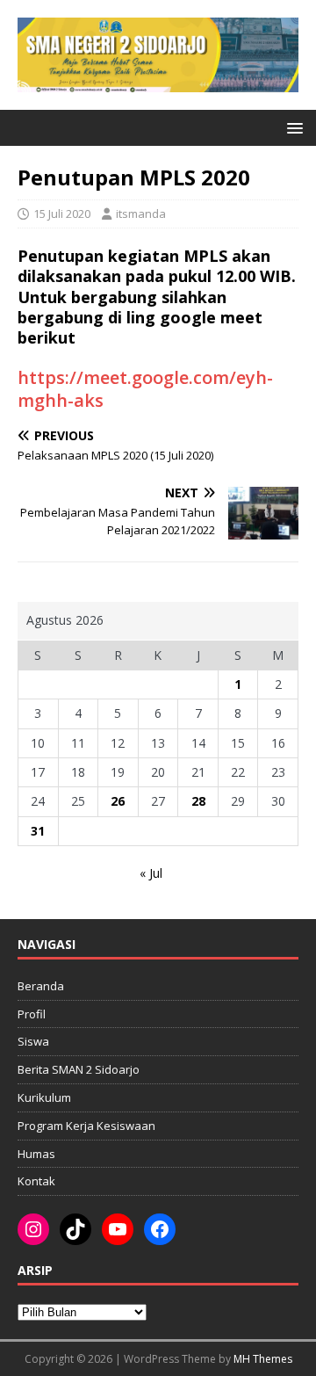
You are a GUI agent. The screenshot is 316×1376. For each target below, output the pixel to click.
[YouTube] (117, 1229)
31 (38, 830)
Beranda (41, 986)
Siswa (33, 1041)
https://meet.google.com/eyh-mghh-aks (145, 389)
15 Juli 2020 (61, 213)
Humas (36, 1154)
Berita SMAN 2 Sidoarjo (79, 1069)
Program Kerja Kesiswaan (86, 1125)
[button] (292, 127)
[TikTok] (75, 1229)
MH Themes (262, 1358)
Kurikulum (44, 1097)
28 (198, 801)
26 (118, 801)
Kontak (36, 1181)
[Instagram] (33, 1229)
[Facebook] (160, 1229)
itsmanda (141, 213)
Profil (32, 1014)
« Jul (151, 873)
